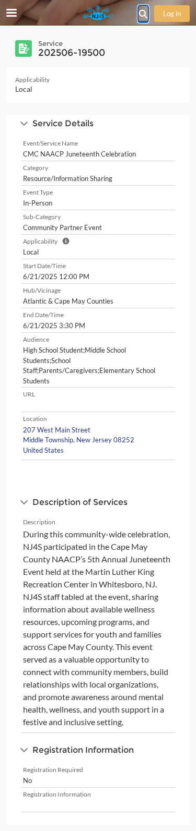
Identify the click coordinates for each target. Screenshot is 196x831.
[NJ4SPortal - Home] (98, 13)
